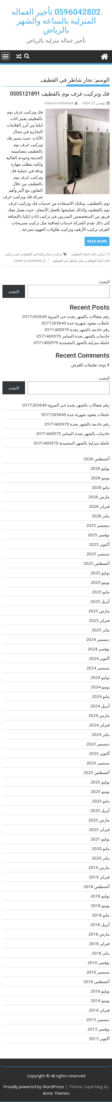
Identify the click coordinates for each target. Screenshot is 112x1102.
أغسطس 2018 (96, 886)
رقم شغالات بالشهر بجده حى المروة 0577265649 (66, 316)
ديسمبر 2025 (98, 525)
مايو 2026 (101, 487)
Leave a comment (27, 260)
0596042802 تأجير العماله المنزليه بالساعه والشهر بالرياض (56, 20)
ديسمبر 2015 (98, 1019)
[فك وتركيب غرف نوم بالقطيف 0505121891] (77, 112)
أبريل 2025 (100, 601)
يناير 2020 (101, 858)
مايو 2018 (101, 915)
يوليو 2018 (100, 896)
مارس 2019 (99, 867)
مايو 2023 (101, 801)
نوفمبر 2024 (99, 648)
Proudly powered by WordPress (33, 1086)
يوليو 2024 (100, 677)
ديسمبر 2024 (98, 639)
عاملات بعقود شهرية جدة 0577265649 (76, 323)
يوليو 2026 (100, 468)
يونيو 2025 (100, 582)
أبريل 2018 (100, 924)
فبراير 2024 (99, 725)
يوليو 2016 (100, 991)
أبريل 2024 (100, 706)
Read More (97, 241)
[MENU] (5, 56)
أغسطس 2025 (96, 563)
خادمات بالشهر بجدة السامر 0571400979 (73, 336)
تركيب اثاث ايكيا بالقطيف (88, 254)
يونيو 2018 (100, 905)
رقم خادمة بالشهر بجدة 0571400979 (77, 329)
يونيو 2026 (100, 477)
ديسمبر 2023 (98, 744)
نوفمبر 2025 (99, 534)
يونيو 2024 (100, 686)
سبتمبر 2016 (98, 972)
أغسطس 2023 (96, 772)
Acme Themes (56, 1093)
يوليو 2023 (100, 782)
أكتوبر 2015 (99, 1038)
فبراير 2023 (99, 829)
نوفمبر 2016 (99, 962)
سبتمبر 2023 (98, 763)
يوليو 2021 (100, 839)
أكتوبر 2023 (99, 753)
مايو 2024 (101, 696)
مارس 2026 (99, 496)
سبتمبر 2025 (98, 553)
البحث (104, 281)
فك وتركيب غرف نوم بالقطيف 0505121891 (60, 93)
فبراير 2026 (99, 506)
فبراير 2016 (99, 1010)
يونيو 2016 (100, 1000)
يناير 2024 (101, 734)
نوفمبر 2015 (99, 1029)
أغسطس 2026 (96, 458)
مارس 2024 (99, 715)
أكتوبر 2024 (99, 658)
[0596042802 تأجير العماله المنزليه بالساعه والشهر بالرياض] (104, 56)
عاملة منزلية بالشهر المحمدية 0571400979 (72, 342)
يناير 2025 (101, 629)
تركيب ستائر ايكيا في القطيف (42, 254)
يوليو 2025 (100, 572)
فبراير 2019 (99, 877)
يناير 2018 (101, 953)
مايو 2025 (101, 591)
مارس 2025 (99, 610)
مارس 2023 (99, 820)
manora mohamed (59, 103)
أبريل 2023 (100, 810)
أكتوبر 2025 (99, 544)
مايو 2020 (101, 848)
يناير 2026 (101, 515)
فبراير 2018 (99, 943)
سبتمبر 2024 (98, 667)
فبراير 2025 (99, 620)
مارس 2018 (99, 934)
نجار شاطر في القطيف (68, 260)
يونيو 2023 (100, 791)
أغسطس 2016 (96, 981)
